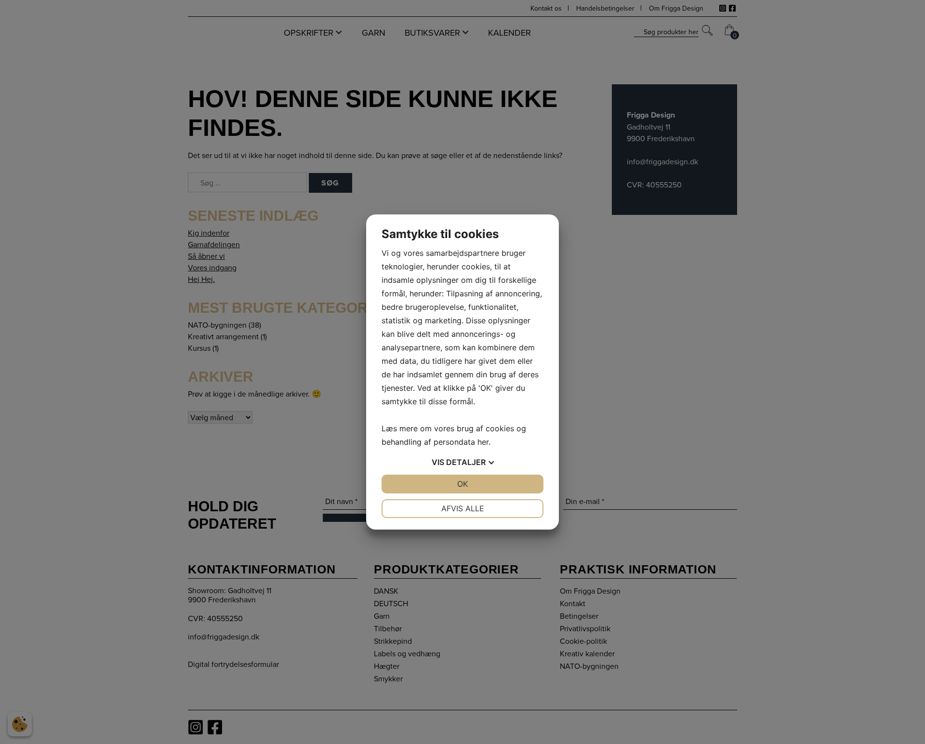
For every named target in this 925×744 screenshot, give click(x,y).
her (483, 442)
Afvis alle (462, 508)
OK (462, 484)
